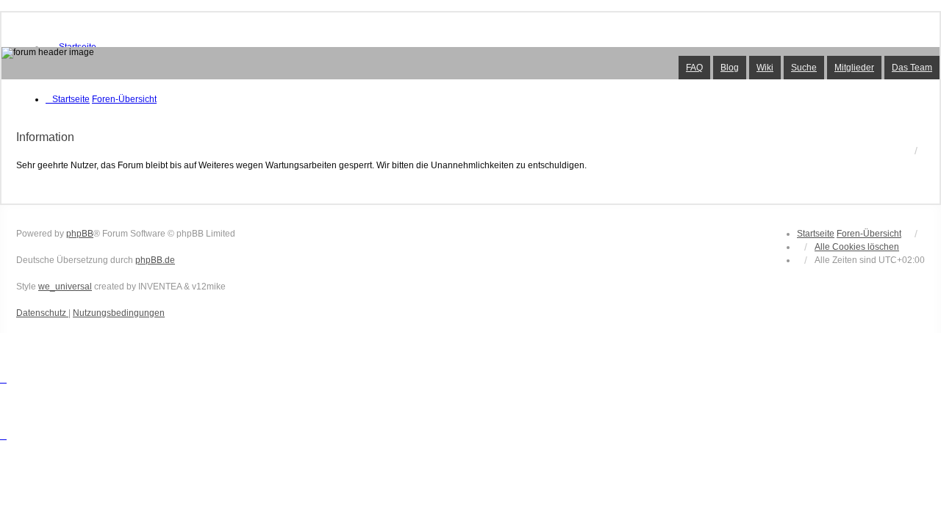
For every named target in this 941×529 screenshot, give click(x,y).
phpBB (79, 233)
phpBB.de (155, 260)
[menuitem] (42, 313)
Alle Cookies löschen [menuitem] (857, 247)
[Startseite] (470, 63)
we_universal (65, 286)
